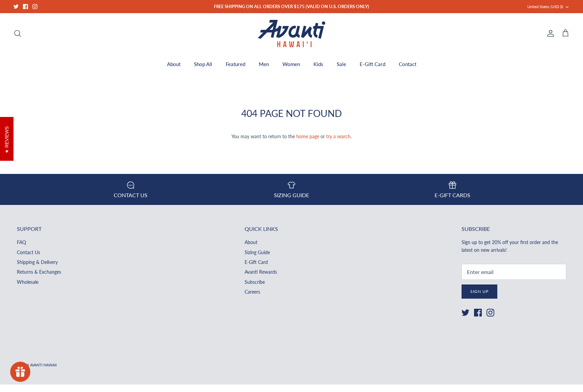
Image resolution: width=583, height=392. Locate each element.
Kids (318, 64)
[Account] (549, 33)
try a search (338, 136)
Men (264, 64)
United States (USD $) (545, 6)
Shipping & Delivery (37, 262)
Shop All (203, 64)
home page (307, 136)
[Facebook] (25, 6)
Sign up (479, 291)
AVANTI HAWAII (43, 365)
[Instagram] (34, 6)
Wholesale (27, 282)
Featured (235, 64)
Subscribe (255, 282)
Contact (407, 64)
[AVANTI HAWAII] (291, 33)
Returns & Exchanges (39, 272)
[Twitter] (16, 6)
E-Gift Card (372, 64)
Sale (341, 64)
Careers (252, 292)
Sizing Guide (257, 252)
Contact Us (28, 252)
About (174, 64)
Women (291, 64)
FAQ (21, 242)
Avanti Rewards (261, 272)
